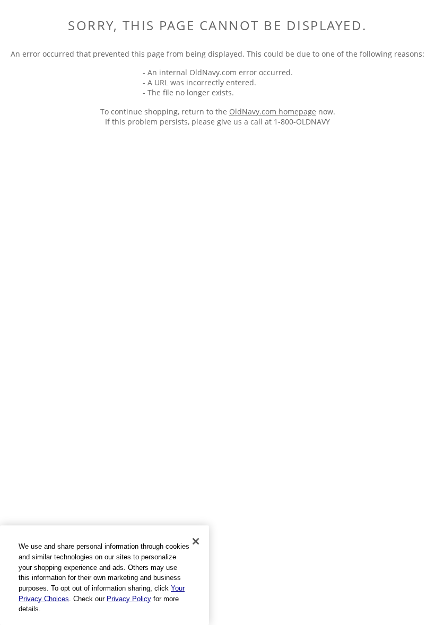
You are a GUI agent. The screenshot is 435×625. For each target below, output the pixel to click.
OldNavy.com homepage (272, 111)
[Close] (195, 541)
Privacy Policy (129, 599)
